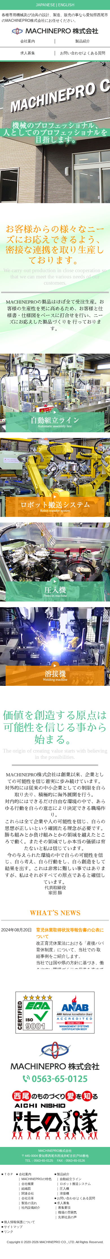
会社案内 (27, 41)
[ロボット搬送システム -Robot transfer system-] (55, 477)
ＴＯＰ (8, 1174)
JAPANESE (45, 5)
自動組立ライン (71, 1179)
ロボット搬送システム (75, 1183)
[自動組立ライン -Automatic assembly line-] (55, 393)
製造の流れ (29, 1203)
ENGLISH (66, 5)
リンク (8, 1231)
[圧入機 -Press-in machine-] (55, 562)
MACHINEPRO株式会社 (55, 31)
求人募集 (27, 53)
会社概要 (27, 1183)
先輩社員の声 (67, 1217)
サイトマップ (13, 1226)
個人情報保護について (19, 1222)
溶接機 (64, 1193)
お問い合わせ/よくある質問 (82, 53)
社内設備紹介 (30, 1207)
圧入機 (64, 1188)
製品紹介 (82, 41)
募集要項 (64, 1207)
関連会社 (27, 1193)
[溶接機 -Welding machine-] (55, 646)
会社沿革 (27, 1198)
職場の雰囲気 (67, 1212)
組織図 (26, 1188)
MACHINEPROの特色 (36, 1179)
